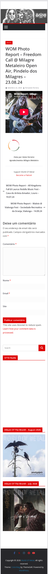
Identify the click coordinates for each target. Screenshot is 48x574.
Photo (9, 43)
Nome (7, 280)
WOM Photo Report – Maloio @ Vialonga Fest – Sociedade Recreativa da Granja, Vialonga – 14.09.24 (23, 207)
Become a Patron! (24, 175)
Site (5, 306)
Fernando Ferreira (32, 88)
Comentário (10, 244)
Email (6, 293)
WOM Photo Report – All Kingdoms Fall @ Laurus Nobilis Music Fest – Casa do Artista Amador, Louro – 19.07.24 (23, 191)
